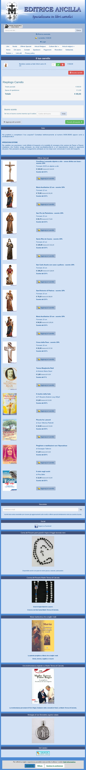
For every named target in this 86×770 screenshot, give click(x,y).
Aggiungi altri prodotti (12, 122)
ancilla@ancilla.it (8, 136)
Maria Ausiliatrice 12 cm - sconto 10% (50, 187)
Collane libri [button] (53, 46)
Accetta (29, 766)
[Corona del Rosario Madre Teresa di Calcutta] (43, 591)
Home (8, 50)
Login (44, 42)
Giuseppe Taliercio (44, 449)
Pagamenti (47, 50)
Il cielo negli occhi (43, 471)
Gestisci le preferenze (54, 766)
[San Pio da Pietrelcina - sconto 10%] (18, 223)
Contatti (27, 50)
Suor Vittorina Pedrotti (45, 423)
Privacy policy (30, 53)
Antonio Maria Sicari (45, 371)
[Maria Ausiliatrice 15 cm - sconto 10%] (18, 327)
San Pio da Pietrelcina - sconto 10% (49, 213)
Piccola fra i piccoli (43, 420)
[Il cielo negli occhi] (18, 481)
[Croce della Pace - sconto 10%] (18, 352)
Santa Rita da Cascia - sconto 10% (49, 239)
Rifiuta (39, 766)
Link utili (19, 53)
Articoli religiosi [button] (67, 46)
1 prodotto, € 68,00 (44, 38)
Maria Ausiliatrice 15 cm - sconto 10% (50, 316)
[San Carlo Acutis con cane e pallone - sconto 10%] (18, 275)
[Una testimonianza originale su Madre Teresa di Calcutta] (43, 686)
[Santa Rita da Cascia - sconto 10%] (18, 249)
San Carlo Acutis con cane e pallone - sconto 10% (55, 265)
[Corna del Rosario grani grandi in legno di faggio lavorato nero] (43, 551)
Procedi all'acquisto (74, 122)
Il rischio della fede (43, 394)
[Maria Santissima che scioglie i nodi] (43, 635)
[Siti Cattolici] (43, 753)
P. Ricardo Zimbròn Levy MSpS (49, 397)
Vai (81, 509)
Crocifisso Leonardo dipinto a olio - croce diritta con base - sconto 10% (59, 162)
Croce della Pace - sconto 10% (47, 342)
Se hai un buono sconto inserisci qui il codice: (20, 113)
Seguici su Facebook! (44, 526)
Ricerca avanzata (43, 34)
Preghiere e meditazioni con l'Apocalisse (51, 445)
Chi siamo (17, 50)
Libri (7, 46)
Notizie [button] (8, 53)
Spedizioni (36, 50)
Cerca (78, 30)
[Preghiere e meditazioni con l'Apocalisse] (18, 454)
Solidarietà (69, 50)
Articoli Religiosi (40, 46)
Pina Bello (41, 474)
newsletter (19, 514)
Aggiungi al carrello (47, 178)
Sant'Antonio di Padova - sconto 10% (50, 290)
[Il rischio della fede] (18, 404)
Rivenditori (58, 50)
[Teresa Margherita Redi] (18, 378)
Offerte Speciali (25, 46)
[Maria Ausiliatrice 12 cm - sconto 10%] (18, 197)
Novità (15, 46)
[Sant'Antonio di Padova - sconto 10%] (18, 301)
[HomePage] (43, 12)
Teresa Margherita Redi (45, 368)
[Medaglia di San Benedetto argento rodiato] (43, 730)
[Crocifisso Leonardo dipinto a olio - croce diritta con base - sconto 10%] (18, 172)
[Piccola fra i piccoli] (18, 430)
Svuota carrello (76, 73)
